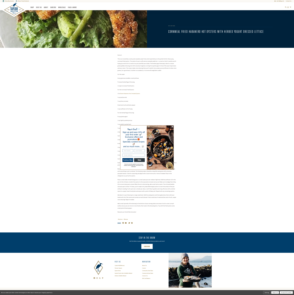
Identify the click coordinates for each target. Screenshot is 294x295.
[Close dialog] (172, 126)
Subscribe (128, 160)
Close (139, 160)
